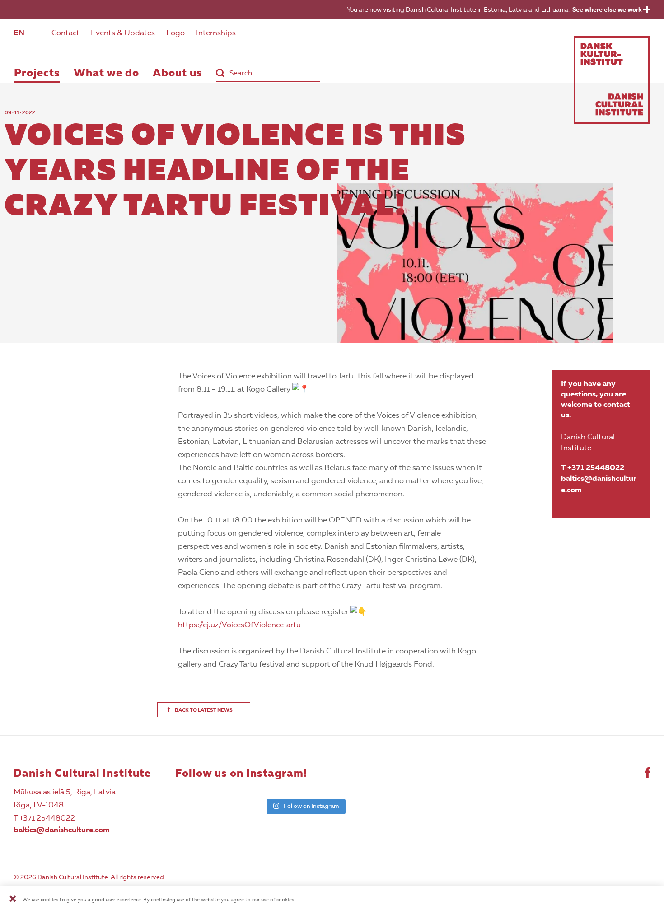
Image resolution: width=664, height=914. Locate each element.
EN (19, 33)
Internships (216, 33)
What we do (106, 73)
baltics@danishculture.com (598, 484)
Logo (175, 33)
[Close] (12, 900)
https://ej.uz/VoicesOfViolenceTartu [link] (239, 625)
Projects (37, 73)
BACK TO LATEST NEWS (204, 710)
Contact (65, 33)
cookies (285, 900)
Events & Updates (123, 33)
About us (177, 73)
